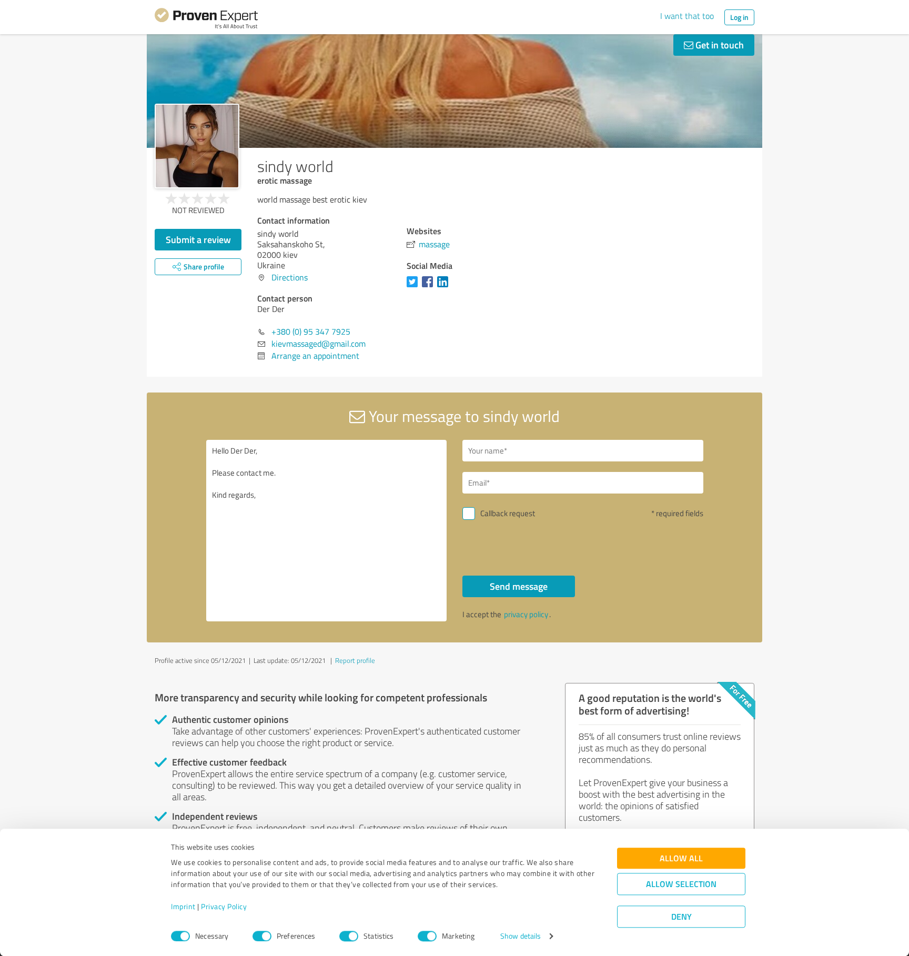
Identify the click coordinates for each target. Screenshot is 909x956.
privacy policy (526, 614)
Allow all (681, 858)
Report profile (355, 660)
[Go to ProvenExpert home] (206, 20)
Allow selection (681, 884)
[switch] (261, 936)
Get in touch (718, 45)
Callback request (507, 513)
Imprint (183, 907)
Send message (519, 586)
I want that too (687, 16)
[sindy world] (197, 146)
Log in (739, 17)
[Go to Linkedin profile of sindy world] (444, 287)
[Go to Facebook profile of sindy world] (429, 287)
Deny (681, 917)
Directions (289, 277)
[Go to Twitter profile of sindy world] (414, 287)
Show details (520, 936)
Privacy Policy (224, 907)
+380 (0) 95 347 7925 (310, 331)
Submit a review (198, 239)
